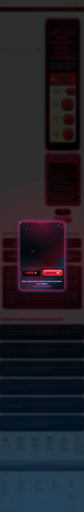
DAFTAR (51, 273)
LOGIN (29, 273)
